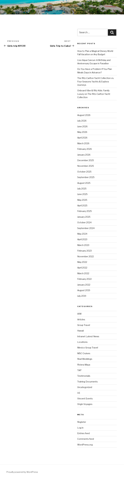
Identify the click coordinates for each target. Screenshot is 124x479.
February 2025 (84, 211)
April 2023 (82, 239)
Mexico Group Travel (87, 347)
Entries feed (83, 433)
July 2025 (81, 188)
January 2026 (83, 154)
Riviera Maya (83, 364)
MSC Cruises (83, 353)
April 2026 (82, 137)
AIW (79, 313)
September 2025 (86, 177)
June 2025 (82, 194)
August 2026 (83, 115)
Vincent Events (85, 398)
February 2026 (84, 149)
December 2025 (85, 160)
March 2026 (83, 143)
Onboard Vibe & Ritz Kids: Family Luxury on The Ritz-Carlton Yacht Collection (93, 94)
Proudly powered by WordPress (22, 472)
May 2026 (82, 132)
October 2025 (84, 171)
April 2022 (82, 267)
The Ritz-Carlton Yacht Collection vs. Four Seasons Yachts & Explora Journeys (95, 81)
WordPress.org (85, 444)
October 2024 (84, 222)
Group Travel (83, 325)
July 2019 (81, 296)
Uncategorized (84, 387)
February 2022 (84, 279)
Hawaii (80, 330)
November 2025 (85, 166)
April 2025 (82, 205)
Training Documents (87, 381)
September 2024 (86, 228)
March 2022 (83, 273)
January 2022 (83, 284)
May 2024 (82, 233)
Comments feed (85, 439)
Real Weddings (84, 359)
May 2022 (82, 262)
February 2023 (84, 250)
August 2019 (83, 290)
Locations (82, 342)
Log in (80, 427)
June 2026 (82, 126)
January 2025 (83, 217)
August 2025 (83, 183)
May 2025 (82, 200)
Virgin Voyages (84, 404)
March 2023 (83, 245)
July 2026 (81, 120)
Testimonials (83, 376)
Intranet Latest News (88, 336)
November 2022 (85, 256)
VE (78, 393)
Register (81, 422)
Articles (81, 319)
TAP (79, 370)
